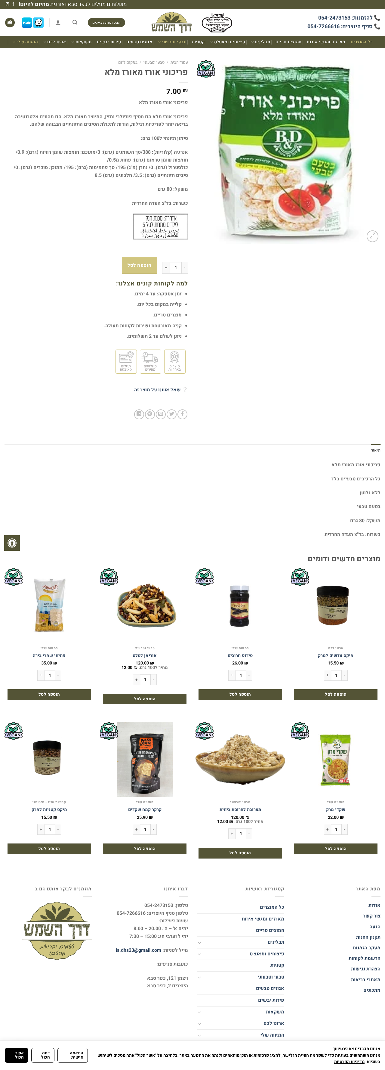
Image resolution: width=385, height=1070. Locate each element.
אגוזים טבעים (139, 42)
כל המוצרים (362, 42)
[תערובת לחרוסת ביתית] (240, 759)
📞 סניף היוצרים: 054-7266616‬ (343, 27)
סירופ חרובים (240, 656)
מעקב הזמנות (366, 947)
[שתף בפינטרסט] (150, 414)
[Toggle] (199, 942)
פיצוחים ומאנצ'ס (229, 42)
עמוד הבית (179, 63)
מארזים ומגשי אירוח (326, 42)
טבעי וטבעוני (174, 42)
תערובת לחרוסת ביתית (240, 810)
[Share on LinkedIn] (139, 414)
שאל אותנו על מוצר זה (157, 389)
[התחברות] (58, 22)
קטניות (198, 42)
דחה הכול (45, 1055)
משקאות (83, 42)
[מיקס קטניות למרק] (49, 759)
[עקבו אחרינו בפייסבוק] (13, 4)
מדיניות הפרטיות (349, 1062)
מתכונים (371, 990)
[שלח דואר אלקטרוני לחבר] (161, 414)
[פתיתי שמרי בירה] (49, 605)
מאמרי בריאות (365, 979)
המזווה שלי (27, 42)
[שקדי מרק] (335, 759)
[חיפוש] (74, 22)
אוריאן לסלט (145, 656)
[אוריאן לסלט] (144, 605)
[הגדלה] (372, 236)
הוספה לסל (139, 265)
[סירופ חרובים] (240, 605)
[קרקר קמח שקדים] (144, 759)
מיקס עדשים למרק (335, 656)
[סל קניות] (10, 23)
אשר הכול (19, 1055)
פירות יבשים (109, 42)
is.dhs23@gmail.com (138, 950)
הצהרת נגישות (365, 969)
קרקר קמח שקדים (145, 810)
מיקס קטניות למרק (49, 810)
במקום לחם (127, 63)
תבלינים (262, 42)
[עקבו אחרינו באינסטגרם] (7, 4)
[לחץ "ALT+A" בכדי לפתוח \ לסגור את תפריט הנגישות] (12, 543)
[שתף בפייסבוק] (182, 414)
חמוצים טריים (288, 42)
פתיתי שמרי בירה (49, 656)
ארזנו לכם (56, 42)
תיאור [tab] (375, 450)
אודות (374, 905)
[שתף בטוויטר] (172, 414)
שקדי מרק (335, 810)
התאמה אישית (76, 1055)
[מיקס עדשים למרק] (335, 605)
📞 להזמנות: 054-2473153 (349, 18)
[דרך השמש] (192, 22)
